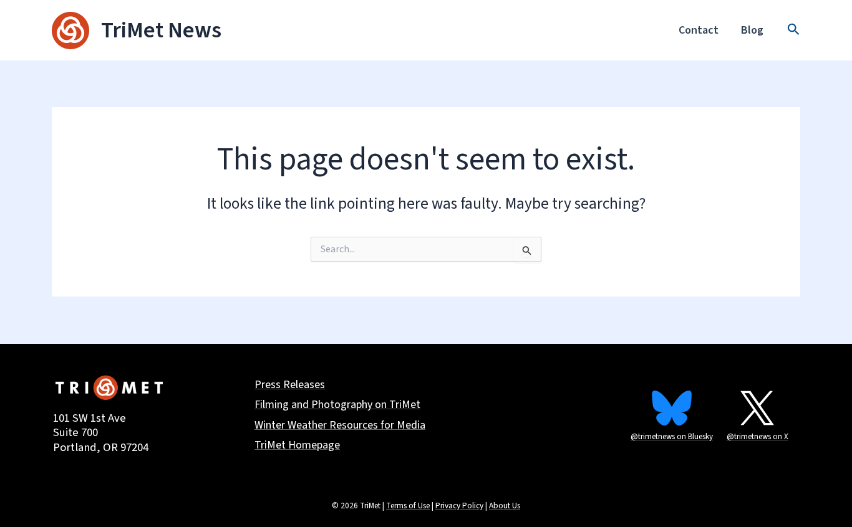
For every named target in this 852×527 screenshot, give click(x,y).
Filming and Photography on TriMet (337, 405)
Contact (699, 30)
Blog (752, 30)
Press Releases (289, 385)
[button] (793, 30)
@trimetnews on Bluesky (672, 436)
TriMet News (161, 30)
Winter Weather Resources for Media (339, 426)
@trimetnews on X (757, 436)
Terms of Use (408, 505)
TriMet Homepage (297, 446)
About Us (504, 505)
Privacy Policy (459, 505)
